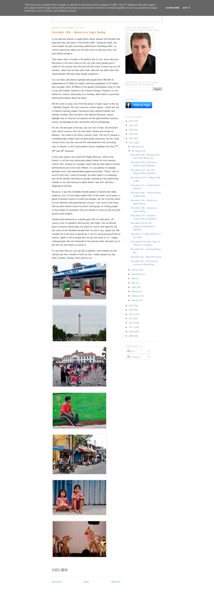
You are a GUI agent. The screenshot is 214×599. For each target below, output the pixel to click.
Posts (132, 351)
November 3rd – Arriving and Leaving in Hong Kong (144, 263)
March (135, 291)
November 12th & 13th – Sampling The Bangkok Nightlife (143, 226)
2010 (131, 331)
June (134, 278)
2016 (131, 305)
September (137, 274)
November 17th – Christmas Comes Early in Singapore (144, 217)
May (134, 282)
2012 (131, 322)
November (136, 150)
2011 (131, 327)
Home (86, 581)
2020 (131, 129)
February (136, 295)
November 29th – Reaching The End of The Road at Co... (145, 156)
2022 (131, 120)
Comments (134, 356)
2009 (131, 335)
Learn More (172, 8)
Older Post (115, 581)
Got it (186, 8)
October (135, 269)
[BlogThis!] (56, 569)
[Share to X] (59, 569)
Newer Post (57, 581)
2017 (131, 142)
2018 (131, 138)
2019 (131, 133)
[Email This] (53, 569)
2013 (131, 318)
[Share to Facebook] (63, 569)
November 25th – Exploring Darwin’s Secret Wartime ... (144, 164)
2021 (131, 125)
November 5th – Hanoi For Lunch (146, 256)
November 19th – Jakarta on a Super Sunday (144, 202)
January (135, 300)
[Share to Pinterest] (66, 569)
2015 (131, 309)
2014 (131, 314)
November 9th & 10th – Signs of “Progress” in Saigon (145, 243)
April (134, 287)
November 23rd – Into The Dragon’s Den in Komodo (143, 171)
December (136, 146)
